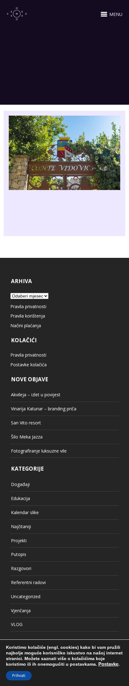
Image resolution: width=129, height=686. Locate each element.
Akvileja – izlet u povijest (35, 395)
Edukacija (20, 498)
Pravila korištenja (27, 316)
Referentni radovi (28, 582)
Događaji (20, 484)
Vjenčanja (21, 610)
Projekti (19, 540)
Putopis (18, 554)
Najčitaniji (21, 526)
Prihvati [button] (18, 675)
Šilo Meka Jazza (27, 437)
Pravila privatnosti (28, 306)
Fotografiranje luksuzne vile (39, 451)
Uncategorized (25, 596)
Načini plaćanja (25, 325)
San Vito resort (26, 423)
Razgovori (21, 568)
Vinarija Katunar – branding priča (43, 409)
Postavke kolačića (28, 365)
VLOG (17, 624)
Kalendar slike (25, 512)
